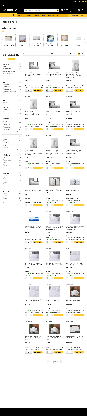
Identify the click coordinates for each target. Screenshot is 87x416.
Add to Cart (37, 90)
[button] (20, 64)
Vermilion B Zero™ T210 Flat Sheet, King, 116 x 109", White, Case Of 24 (54, 113)
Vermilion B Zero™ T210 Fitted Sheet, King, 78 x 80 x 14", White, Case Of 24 (74, 113)
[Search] (57, 10)
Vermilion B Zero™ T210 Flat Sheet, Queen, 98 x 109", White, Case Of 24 (33, 74)
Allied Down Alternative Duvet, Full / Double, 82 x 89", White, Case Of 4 (53, 300)
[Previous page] (48, 361)
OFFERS (37, 15)
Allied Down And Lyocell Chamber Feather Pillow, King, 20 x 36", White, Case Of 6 (75, 228)
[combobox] (41, 10)
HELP (58, 15)
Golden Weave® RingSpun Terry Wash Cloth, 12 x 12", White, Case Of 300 (33, 338)
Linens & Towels (10, 18)
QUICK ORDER (75, 15)
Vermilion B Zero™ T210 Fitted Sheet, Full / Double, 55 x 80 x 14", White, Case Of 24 (33, 190)
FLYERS (43, 15)
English (74, 1)
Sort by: (25, 53)
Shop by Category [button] (7, 15)
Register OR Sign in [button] (68, 11)
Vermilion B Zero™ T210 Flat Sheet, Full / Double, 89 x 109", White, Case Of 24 (73, 152)
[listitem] (12, 66)
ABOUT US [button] (51, 15)
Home (4, 18)
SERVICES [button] (20, 15)
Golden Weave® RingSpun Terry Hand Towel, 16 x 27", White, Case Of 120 (54, 338)
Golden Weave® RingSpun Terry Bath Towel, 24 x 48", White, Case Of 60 (74, 300)
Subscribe (82, 1)
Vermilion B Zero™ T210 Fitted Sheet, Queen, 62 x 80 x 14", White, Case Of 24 (54, 74)
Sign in (12, 58)
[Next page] (60, 361)
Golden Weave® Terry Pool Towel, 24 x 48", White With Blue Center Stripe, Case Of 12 (54, 190)
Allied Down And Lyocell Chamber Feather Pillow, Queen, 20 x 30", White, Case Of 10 (54, 228)
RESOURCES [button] (29, 15)
